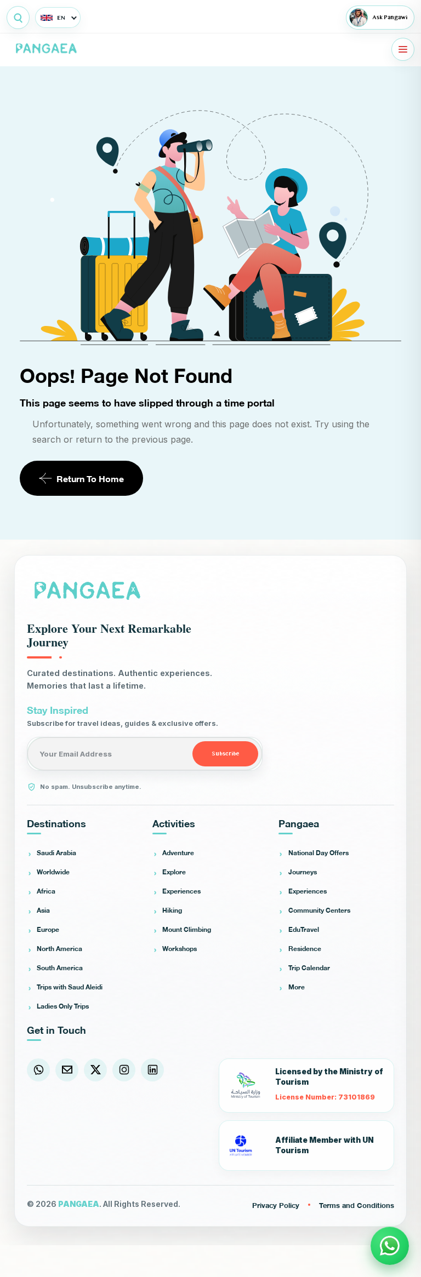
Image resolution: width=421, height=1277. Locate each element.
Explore (174, 871)
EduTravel (303, 929)
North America (59, 948)
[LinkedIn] (152, 1069)
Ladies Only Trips (63, 1006)
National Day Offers (318, 852)
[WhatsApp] (38, 1069)
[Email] (66, 1069)
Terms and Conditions (356, 1204)
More (296, 986)
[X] (95, 1069)
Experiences (181, 891)
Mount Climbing (186, 929)
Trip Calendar (309, 967)
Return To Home (90, 478)
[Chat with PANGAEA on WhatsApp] (390, 1246)
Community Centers (319, 910)
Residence (304, 948)
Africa (46, 891)
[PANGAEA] (48, 49)
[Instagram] (123, 1069)
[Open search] (18, 17)
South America (60, 967)
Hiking (172, 910)
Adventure (178, 852)
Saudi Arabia (56, 852)
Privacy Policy (275, 1204)
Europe (48, 929)
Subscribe (226, 754)
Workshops (179, 948)
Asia (43, 910)
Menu (402, 49)
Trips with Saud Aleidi (70, 986)
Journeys (302, 871)
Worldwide (53, 871)
